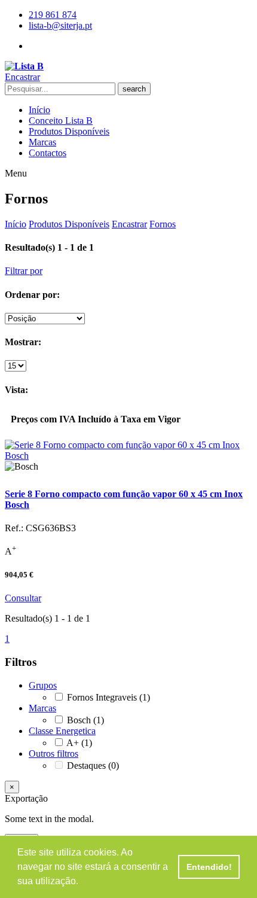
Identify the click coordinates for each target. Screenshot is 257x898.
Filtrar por (23, 271)
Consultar (23, 598)
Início (39, 110)
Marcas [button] (42, 708)
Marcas (42, 142)
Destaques (93, 765)
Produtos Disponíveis (69, 131)
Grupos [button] (43, 685)
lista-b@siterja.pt (60, 25)
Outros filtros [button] (53, 753)
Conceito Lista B (61, 120)
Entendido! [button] (209, 867)
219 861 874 (53, 15)
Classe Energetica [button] (62, 731)
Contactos (47, 153)
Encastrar (129, 224)
